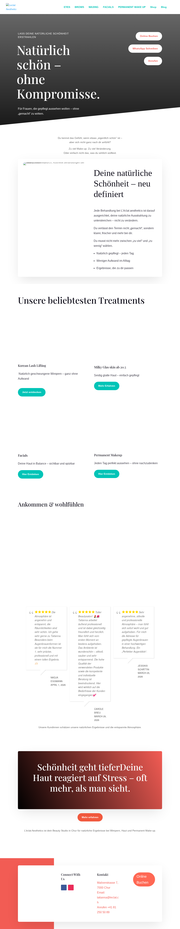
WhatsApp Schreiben (145, 48)
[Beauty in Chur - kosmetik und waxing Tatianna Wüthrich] (28, 577)
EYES (67, 7)
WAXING (93, 7)
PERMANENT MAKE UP (132, 7)
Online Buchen (149, 36)
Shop (153, 7)
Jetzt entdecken (31, 392)
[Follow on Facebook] (64, 887)
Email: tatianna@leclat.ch (108, 897)
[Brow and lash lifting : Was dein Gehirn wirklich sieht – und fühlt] (128, 553)
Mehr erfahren (90, 817)
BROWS (79, 7)
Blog (164, 7)
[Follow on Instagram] (71, 887)
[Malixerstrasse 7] (76, 553)
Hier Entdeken (30, 474)
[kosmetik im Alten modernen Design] (52, 529)
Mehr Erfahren (106, 385)
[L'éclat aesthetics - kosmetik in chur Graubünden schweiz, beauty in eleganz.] (76, 529)
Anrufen (153, 60)
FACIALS (108, 7)
